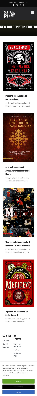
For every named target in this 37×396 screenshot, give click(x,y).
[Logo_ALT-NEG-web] (9, 11)
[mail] (23, 5)
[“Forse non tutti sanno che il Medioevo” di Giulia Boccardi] (18, 212)
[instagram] (17, 5)
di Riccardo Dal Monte (17, 171)
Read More (6, 375)
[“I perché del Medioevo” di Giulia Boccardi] (18, 283)
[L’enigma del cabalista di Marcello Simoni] (18, 66)
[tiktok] (20, 5)
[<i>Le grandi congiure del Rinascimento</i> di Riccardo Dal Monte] (18, 137)
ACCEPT (18, 381)
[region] (18, 379)
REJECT (18, 392)
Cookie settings (18, 387)
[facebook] (13, 5)
